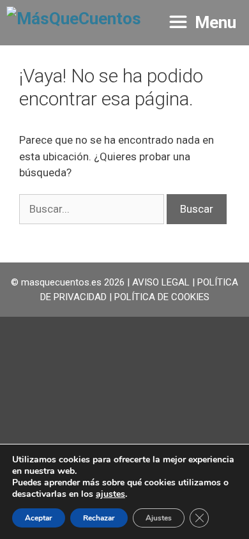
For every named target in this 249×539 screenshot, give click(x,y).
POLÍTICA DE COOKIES (161, 297)
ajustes (110, 494)
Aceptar (38, 518)
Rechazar (99, 518)
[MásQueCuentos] (73, 22)
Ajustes (159, 518)
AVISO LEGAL (161, 282)
